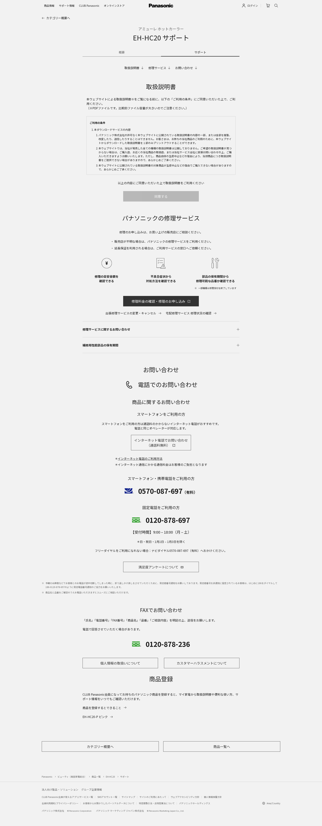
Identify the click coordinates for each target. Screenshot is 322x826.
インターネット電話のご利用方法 (140, 458)
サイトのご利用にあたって (153, 796)
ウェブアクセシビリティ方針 (185, 796)
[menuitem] (49, 5)
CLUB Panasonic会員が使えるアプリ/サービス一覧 (67, 796)
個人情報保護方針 (213, 796)
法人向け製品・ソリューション (60, 789)
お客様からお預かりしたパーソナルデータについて (108, 803)
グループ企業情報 (91, 789)
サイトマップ (128, 796)
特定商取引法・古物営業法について (157, 803)
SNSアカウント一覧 (107, 796)
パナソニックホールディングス (194, 803)
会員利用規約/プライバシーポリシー (60, 803)
